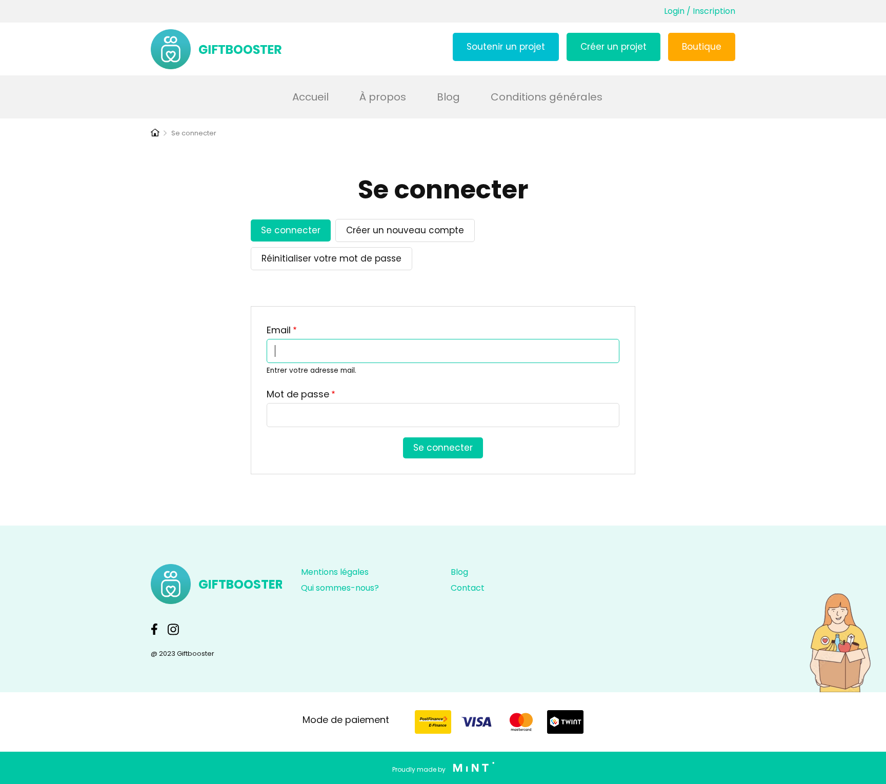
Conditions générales (546, 97)
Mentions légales (335, 572)
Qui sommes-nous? (340, 588)
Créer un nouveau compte (405, 230)
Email (279, 330)
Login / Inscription (699, 11)
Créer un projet (613, 47)
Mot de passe (298, 394)
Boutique (701, 47)
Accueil (310, 97)
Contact (468, 588)
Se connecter (292, 233)
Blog (448, 97)
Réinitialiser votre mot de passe (331, 258)
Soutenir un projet (506, 47)
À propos (382, 97)
